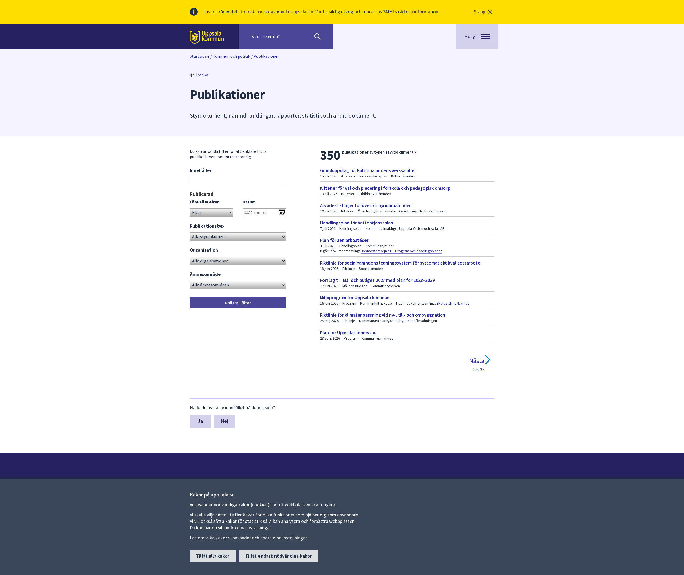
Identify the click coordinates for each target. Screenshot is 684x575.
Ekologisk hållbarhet (453, 303)
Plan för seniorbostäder (344, 240)
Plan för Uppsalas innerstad (348, 332)
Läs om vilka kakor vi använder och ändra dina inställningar (248, 538)
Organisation (204, 250)
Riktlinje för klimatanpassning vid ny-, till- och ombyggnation (382, 315)
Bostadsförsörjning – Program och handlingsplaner (401, 250)
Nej (224, 421)
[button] (483, 12)
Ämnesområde (205, 274)
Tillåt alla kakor (212, 556)
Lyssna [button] (202, 74)
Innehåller (201, 170)
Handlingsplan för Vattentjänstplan (357, 223)
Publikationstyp (207, 226)
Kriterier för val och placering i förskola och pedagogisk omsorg (385, 188)
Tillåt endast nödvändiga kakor (278, 556)
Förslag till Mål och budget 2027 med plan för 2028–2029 (377, 280)
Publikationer (266, 56)
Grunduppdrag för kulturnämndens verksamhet (368, 170)
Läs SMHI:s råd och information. (407, 12)
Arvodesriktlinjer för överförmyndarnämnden (366, 205)
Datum (249, 201)
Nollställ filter (238, 302)
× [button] (415, 152)
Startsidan (199, 56)
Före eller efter (204, 201)
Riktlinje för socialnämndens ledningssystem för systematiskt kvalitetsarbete (400, 263)
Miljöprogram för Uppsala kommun (355, 297)
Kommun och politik (231, 56)
